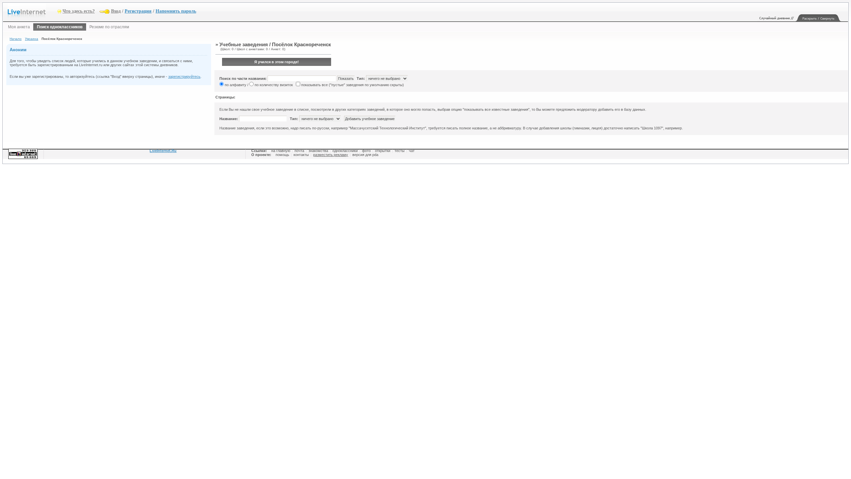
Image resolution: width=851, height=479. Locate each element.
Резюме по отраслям (109, 27)
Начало (16, 39)
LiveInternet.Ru (163, 151)
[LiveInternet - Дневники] (33, 11)
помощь (282, 155)
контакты (301, 155)
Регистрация (138, 11)
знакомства (318, 151)
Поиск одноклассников (59, 27)
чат (412, 151)
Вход (116, 11)
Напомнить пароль (176, 11)
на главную (280, 151)
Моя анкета (19, 27)
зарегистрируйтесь (184, 77)
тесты (400, 151)
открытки (382, 151)
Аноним (18, 49)
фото (366, 151)
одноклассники (345, 151)
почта (299, 151)
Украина (31, 39)
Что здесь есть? (78, 11)
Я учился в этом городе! (276, 62)
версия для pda (365, 155)
